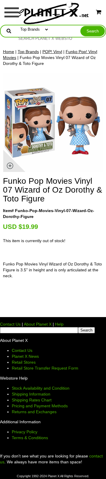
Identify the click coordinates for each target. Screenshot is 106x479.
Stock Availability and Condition (40, 388)
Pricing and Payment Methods (40, 405)
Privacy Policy (24, 431)
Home (8, 51)
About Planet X (38, 324)
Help (59, 324)
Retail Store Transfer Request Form (45, 368)
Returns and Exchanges (34, 411)
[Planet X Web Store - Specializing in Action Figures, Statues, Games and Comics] (53, 12)
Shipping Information (31, 394)
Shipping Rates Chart (32, 400)
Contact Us (10, 324)
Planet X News (25, 356)
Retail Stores (24, 362)
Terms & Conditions (30, 437)
